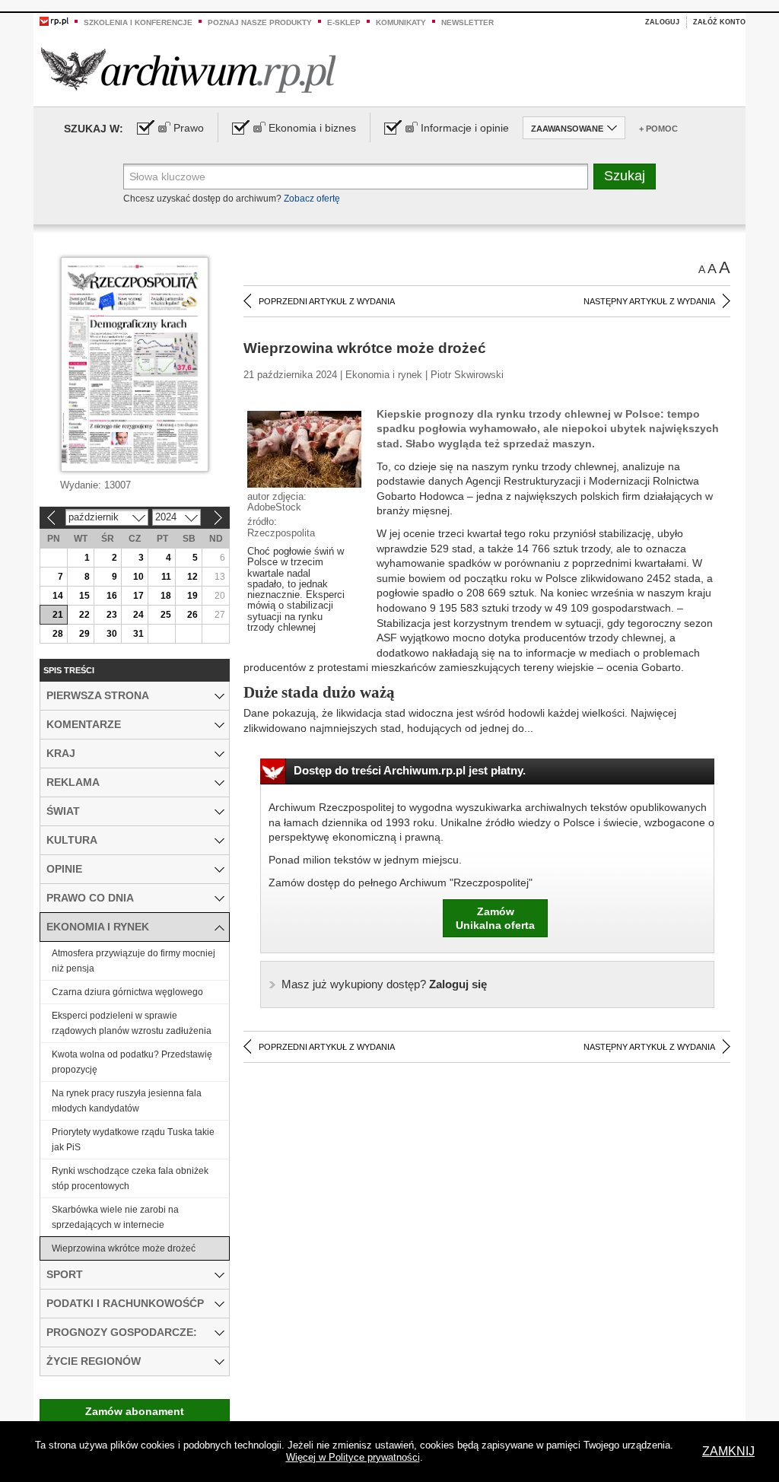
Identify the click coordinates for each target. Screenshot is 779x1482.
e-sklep (344, 22)
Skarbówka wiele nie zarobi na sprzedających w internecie (115, 1217)
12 (192, 576)
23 (112, 614)
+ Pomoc (658, 128)
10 (138, 576)
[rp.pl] (54, 20)
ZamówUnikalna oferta (495, 918)
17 (138, 595)
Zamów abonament (134, 1411)
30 (112, 633)
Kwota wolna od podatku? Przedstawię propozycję (132, 1062)
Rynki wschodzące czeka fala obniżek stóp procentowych (130, 1178)
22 (84, 614)
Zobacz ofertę (312, 198)
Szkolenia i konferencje (138, 22)
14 (57, 595)
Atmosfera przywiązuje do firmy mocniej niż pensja (133, 961)
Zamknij (728, 1451)
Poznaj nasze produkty (260, 22)
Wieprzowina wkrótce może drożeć (124, 1248)
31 (138, 633)
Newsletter (467, 22)
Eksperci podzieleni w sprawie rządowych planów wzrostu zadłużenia (131, 1023)
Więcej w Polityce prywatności (353, 1457)
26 (192, 614)
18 (166, 595)
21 (57, 614)
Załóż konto (719, 22)
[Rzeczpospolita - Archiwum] (188, 69)
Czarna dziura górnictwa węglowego (127, 992)
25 (166, 614)
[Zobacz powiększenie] (304, 448)
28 (57, 633)
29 (84, 633)
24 (138, 614)
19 (192, 595)
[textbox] (355, 176)
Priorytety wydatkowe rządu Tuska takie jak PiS (133, 1140)
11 (166, 576)
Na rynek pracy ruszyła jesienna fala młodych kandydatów (127, 1101)
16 (112, 595)
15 (84, 595)
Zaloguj (662, 22)
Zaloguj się (384, 984)
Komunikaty (401, 22)
